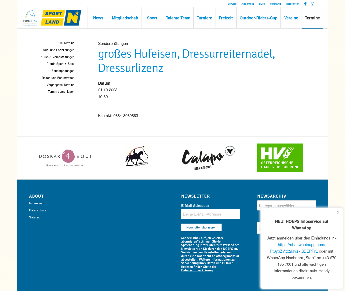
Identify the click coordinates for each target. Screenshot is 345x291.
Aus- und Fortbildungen (58, 50)
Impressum (36, 203)
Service (232, 3)
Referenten (292, 3)
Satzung (34, 217)
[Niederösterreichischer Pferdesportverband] (52, 17)
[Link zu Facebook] (305, 3)
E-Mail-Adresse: (195, 205)
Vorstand (275, 3)
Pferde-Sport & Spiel (60, 63)
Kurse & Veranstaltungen (57, 57)
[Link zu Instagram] (312, 3)
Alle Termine (66, 43)
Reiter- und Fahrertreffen (58, 77)
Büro (262, 3)
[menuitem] (232, 3)
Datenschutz (37, 210)
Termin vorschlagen (61, 91)
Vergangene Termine (60, 84)
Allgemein (248, 3)
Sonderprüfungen (62, 70)
